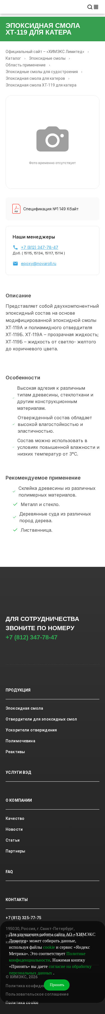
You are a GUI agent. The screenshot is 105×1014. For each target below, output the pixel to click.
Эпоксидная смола (24, 708)
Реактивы (15, 752)
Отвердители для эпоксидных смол (41, 719)
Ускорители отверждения (31, 730)
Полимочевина (20, 741)
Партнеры (15, 851)
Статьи (13, 840)
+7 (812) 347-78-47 (31, 637)
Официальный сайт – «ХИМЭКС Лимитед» (45, 52)
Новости (14, 829)
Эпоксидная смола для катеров (35, 78)
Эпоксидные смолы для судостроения (42, 72)
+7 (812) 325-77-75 (23, 918)
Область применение (26, 65)
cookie (49, 947)
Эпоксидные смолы (47, 58)
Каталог (13, 58)
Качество (15, 818)
